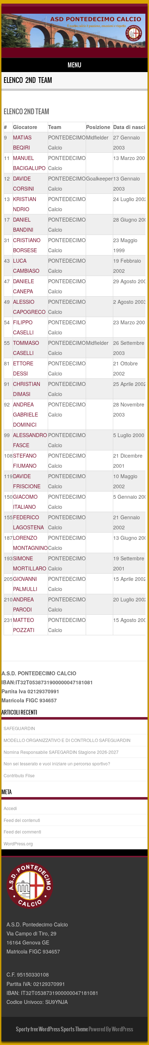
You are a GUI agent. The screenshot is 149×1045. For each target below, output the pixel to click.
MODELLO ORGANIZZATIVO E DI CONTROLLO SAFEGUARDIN (67, 740)
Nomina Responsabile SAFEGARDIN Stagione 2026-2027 (61, 752)
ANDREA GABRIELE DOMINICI (25, 414)
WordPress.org (18, 843)
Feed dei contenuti (22, 820)
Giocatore (25, 126)
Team (54, 126)
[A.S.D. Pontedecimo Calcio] (73, 45)
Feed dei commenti (22, 831)
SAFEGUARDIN (19, 728)
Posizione (98, 126)
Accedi (10, 808)
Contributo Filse (19, 775)
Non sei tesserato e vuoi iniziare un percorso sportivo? (57, 763)
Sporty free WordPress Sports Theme (52, 1029)
